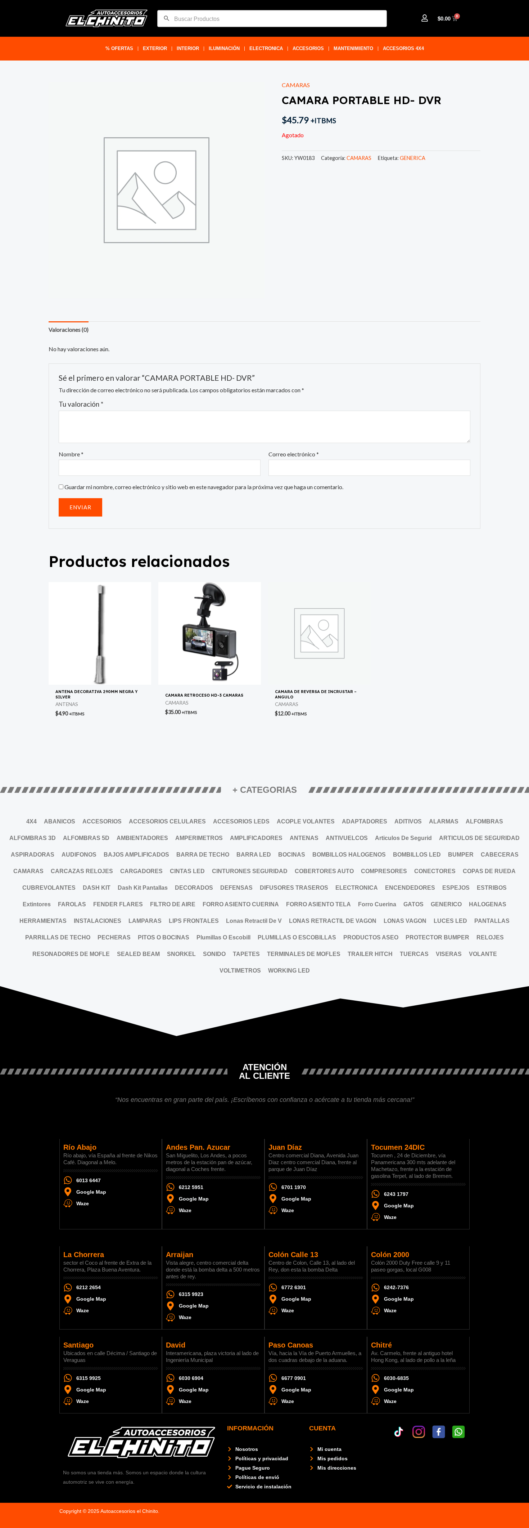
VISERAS (449, 954)
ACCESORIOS (308, 48)
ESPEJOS (456, 888)
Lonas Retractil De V (254, 921)
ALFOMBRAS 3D (32, 838)
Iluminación (224, 48)
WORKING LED (289, 971)
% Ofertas (119, 48)
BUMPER (461, 855)
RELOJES (490, 937)
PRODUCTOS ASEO (370, 937)
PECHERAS (114, 937)
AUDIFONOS (79, 855)
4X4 (31, 821)
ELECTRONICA (266, 48)
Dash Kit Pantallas (143, 888)
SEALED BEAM (138, 954)
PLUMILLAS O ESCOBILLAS (297, 937)
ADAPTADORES (364, 821)
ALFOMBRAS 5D (86, 838)
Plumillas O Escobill (223, 937)
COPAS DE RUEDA (489, 871)
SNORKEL (181, 954)
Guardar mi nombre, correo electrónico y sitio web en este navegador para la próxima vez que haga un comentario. (203, 486)
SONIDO (214, 954)
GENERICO (446, 904)
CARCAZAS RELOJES (82, 871)
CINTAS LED (187, 871)
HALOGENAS (487, 904)
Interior (188, 48)
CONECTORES (435, 871)
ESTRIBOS (492, 888)
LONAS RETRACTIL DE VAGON (332, 921)
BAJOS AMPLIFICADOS (136, 855)
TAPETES (246, 954)
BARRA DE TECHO (202, 855)
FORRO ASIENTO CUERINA (241, 904)
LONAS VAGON (405, 921)
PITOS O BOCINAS (163, 937)
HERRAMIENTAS (43, 921)
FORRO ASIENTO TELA (318, 904)
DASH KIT (96, 888)
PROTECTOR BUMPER (437, 937)
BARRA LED (253, 855)
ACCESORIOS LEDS (241, 821)
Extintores (37, 904)
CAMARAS (296, 84)
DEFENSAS (236, 888)
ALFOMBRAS (484, 821)
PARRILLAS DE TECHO (57, 937)
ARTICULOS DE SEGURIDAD (479, 838)
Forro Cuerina (377, 904)
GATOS (413, 904)
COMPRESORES (384, 871)
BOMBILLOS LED (417, 855)
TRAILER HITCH (370, 954)
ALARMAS (443, 821)
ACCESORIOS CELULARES (167, 821)
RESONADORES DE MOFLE (71, 954)
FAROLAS (72, 904)
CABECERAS (500, 855)
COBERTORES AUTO (324, 871)
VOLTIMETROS (240, 971)
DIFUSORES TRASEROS (294, 888)
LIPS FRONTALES (194, 921)
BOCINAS (291, 855)
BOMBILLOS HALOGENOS (349, 855)
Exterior (155, 48)
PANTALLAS (492, 921)
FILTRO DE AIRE (172, 904)
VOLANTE (483, 954)
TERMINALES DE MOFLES (303, 954)
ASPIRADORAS (32, 855)
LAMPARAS (145, 921)
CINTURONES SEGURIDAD (250, 871)
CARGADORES (141, 871)
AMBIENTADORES (142, 838)
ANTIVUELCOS (347, 838)
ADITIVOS (408, 821)
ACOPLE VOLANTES (306, 821)
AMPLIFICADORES (256, 838)
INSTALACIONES (97, 921)
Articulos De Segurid (403, 838)
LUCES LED (450, 921)
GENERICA (412, 158)
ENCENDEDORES (410, 888)
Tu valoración (81, 404)
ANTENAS (304, 838)
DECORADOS (194, 888)
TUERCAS (414, 954)
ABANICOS (59, 821)
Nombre (71, 454)
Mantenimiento (353, 48)
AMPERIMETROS (199, 838)
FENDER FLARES (118, 904)
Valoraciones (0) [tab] (69, 329)
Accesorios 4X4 (403, 48)
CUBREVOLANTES (49, 888)
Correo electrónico (293, 454)
